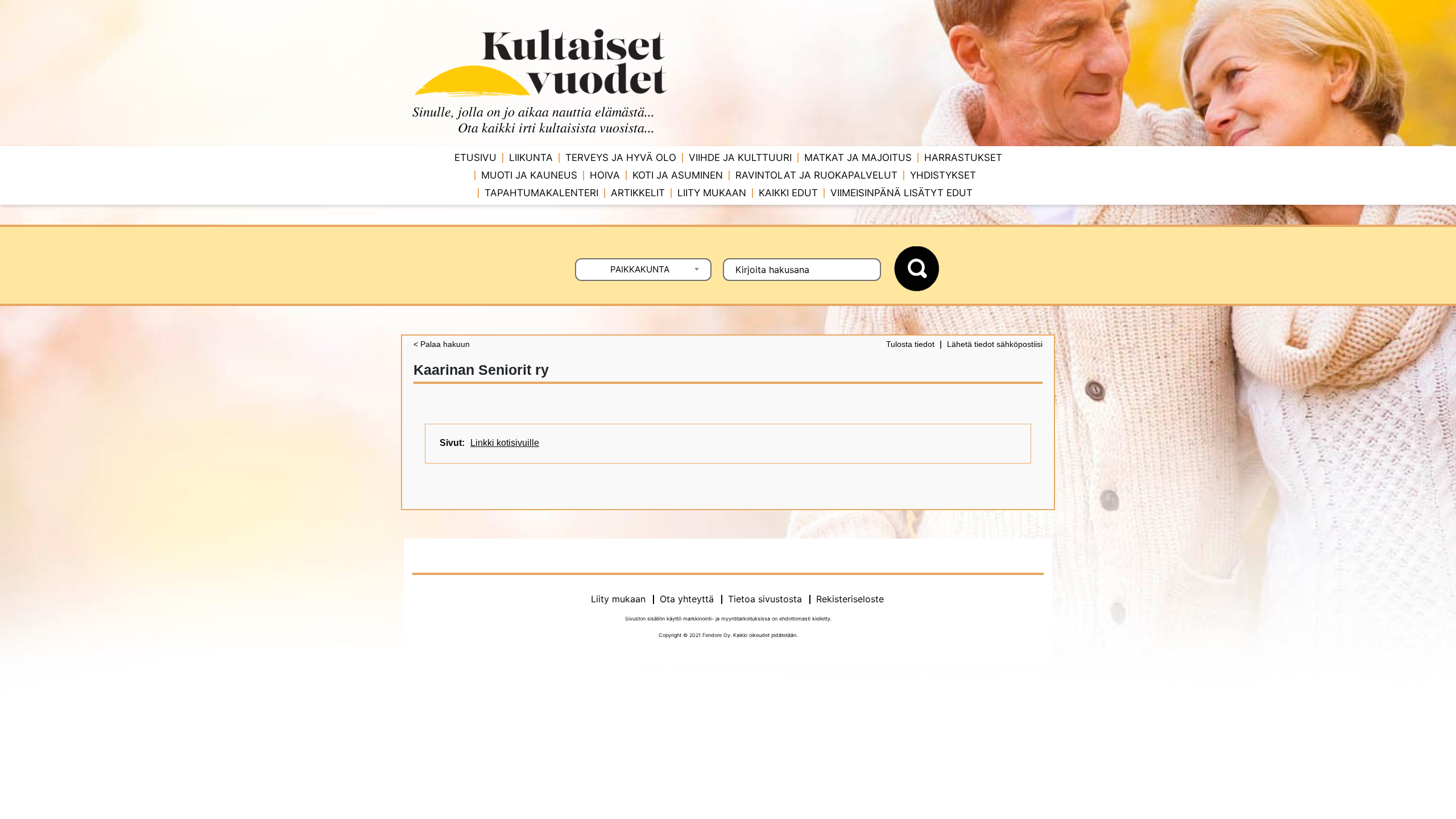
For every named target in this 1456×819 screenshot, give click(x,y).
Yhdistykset (943, 175)
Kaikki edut (788, 192)
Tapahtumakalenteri (541, 192)
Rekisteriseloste (850, 599)
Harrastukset (963, 157)
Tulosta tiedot (910, 344)
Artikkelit (638, 192)
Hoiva (605, 175)
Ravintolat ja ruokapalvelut (816, 175)
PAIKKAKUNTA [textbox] (639, 269)
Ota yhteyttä (687, 599)
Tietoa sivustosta (765, 599)
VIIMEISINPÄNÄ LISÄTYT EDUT (901, 192)
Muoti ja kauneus (529, 175)
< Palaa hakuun (441, 344)
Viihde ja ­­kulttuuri (740, 157)
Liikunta (531, 157)
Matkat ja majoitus (858, 157)
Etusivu (475, 157)
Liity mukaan (711, 192)
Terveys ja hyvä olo (620, 157)
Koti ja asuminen (677, 175)
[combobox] (643, 269)
